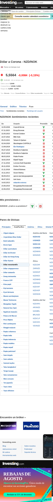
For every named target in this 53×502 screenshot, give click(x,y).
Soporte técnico (30, 452)
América (30, 227)
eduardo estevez (19, 183)
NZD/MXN (36, 251)
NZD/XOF (36, 290)
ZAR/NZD (36, 268)
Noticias (44, 7)
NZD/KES (36, 276)
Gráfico (13, 106)
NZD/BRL (36, 311)
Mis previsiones (9, 199)
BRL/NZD (36, 315)
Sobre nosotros (30, 446)
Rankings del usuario (35, 111)
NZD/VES (36, 322)
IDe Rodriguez (18, 147)
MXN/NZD (36, 255)
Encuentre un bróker (12, 417)
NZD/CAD (36, 244)
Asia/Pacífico (19, 227)
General (3, 106)
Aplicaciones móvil (9, 449)
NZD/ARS (36, 304)
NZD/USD (36, 237)
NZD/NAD (36, 283)
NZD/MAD (36, 279)
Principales (6, 227)
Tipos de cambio (17, 11)
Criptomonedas (32, 7)
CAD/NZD (36, 248)
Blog (4, 446)
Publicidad (28, 449)
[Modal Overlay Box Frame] (26, 485)
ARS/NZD (36, 307)
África (40, 227)
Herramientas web (9, 455)
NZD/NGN (36, 294)
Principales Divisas (33, 11)
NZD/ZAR (36, 265)
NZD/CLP (36, 318)
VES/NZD (36, 326)
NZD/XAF (36, 287)
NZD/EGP (36, 272)
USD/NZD (36, 240)
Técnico (23, 106)
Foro (2, 111)
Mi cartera (19, 7)
